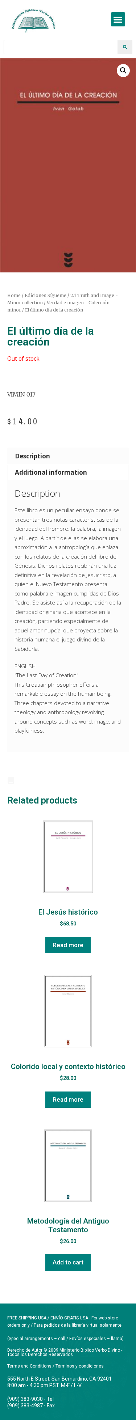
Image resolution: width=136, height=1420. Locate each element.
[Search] (125, 47)
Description (32, 456)
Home (14, 295)
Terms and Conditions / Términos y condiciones (55, 1366)
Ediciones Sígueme (45, 295)
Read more (68, 945)
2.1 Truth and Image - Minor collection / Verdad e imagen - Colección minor (62, 303)
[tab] (68, 456)
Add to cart (68, 1262)
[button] (118, 19)
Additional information (51, 472)
